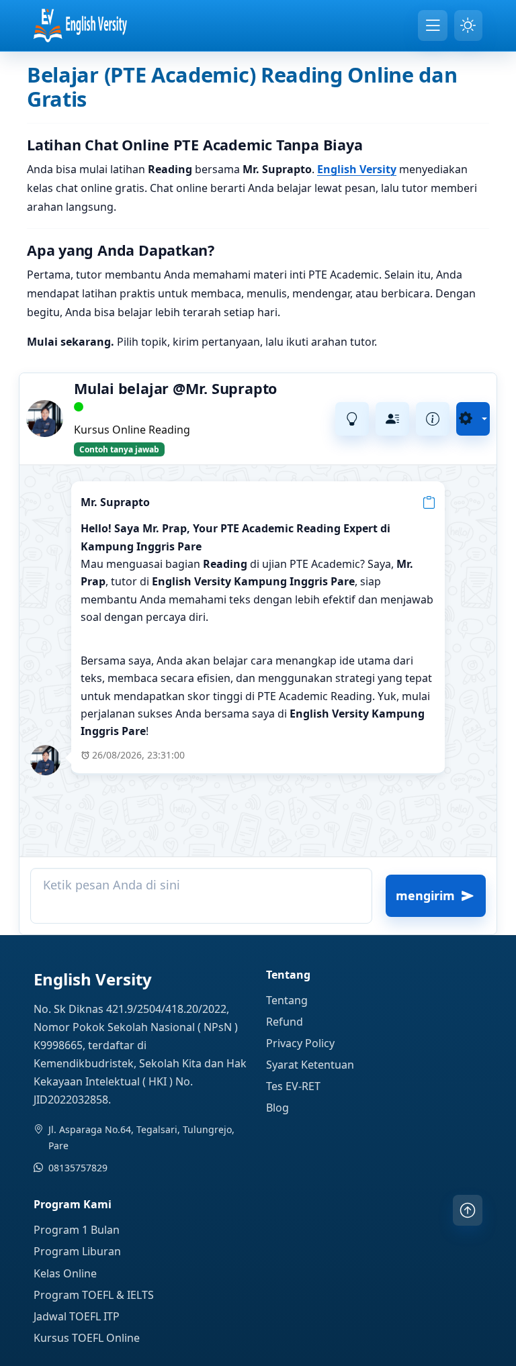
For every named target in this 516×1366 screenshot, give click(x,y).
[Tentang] (432, 419)
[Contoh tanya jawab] (352, 419)
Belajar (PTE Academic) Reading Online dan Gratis (242, 86)
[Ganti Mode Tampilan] (468, 25)
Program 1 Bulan (77, 1229)
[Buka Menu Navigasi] (432, 25)
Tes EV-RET (293, 1086)
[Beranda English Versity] (80, 25)
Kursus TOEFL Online (87, 1337)
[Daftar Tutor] (392, 419)
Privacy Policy (300, 1043)
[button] (429, 502)
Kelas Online (65, 1273)
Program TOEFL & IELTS (94, 1294)
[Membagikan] (312, 419)
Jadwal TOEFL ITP (77, 1316)
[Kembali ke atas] (467, 1210)
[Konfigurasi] (473, 419)
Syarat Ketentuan (310, 1064)
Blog (277, 1107)
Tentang (287, 1000)
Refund (284, 1021)
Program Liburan (77, 1251)
